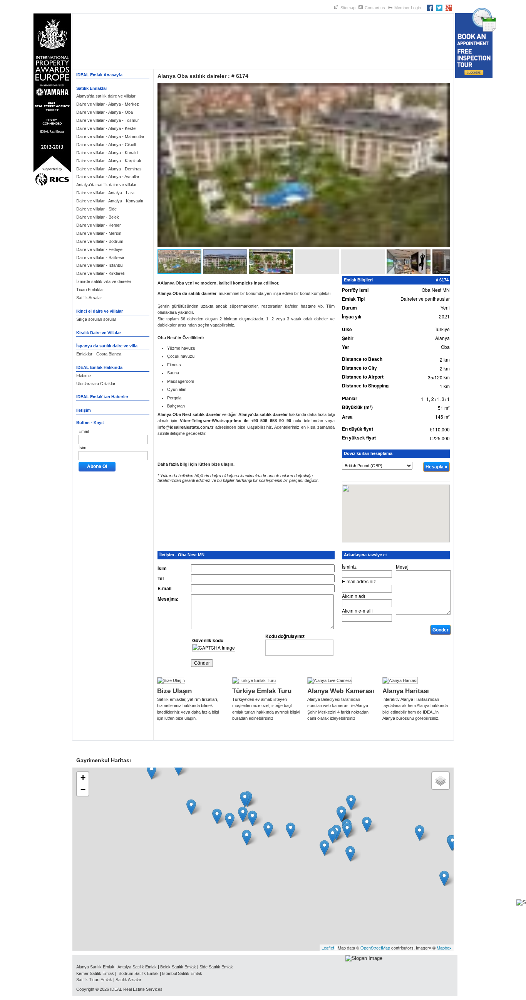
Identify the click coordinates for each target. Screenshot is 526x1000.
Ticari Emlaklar (90, 289)
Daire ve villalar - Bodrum (99, 241)
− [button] (82, 790)
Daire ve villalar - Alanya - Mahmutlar (110, 136)
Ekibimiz (84, 375)
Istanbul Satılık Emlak (182, 973)
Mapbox (444, 947)
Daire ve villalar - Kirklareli (100, 273)
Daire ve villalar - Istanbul (99, 265)
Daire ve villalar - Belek (97, 217)
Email (84, 431)
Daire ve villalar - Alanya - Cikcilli (106, 144)
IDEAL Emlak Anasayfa (99, 74)
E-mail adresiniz (359, 581)
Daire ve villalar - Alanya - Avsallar (107, 176)
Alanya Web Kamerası (340, 690)
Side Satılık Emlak (216, 967)
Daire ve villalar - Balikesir (100, 257)
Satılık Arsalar (89, 297)
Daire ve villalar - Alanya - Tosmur (107, 120)
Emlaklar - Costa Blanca (98, 354)
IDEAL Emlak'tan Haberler (102, 396)
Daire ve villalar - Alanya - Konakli (107, 152)
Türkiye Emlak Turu (261, 690)
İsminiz (349, 566)
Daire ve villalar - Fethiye (99, 249)
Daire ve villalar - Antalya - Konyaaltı (109, 201)
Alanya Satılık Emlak (95, 967)
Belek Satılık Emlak (178, 967)
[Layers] (440, 780)
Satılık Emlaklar (91, 88)
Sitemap (347, 7)
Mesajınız (167, 598)
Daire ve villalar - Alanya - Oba (104, 112)
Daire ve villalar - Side (96, 209)
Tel (160, 578)
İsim (82, 447)
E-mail (164, 588)
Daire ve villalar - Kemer (98, 225)
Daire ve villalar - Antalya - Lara (105, 192)
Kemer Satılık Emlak (95, 973)
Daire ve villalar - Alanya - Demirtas (109, 169)
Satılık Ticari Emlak (94, 979)
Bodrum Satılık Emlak (139, 973)
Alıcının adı (353, 596)
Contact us (375, 7)
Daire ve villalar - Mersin (98, 233)
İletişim (83, 410)
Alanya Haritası (405, 690)
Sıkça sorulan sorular (96, 319)
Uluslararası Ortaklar (96, 383)
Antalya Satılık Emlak (137, 967)
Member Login (407, 7)
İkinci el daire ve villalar (99, 311)
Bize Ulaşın (174, 690)
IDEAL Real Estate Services (136, 989)
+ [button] (82, 778)
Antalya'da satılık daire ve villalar (106, 184)
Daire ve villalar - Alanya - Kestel (106, 128)
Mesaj (402, 566)
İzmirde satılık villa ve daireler (103, 281)
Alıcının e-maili (357, 610)
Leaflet (328, 947)
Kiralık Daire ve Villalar (98, 332)
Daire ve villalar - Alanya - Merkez (107, 104)
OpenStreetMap (375, 947)
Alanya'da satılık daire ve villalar (106, 96)
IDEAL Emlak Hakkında (99, 367)
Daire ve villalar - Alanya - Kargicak (108, 160)
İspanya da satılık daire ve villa (106, 345)
